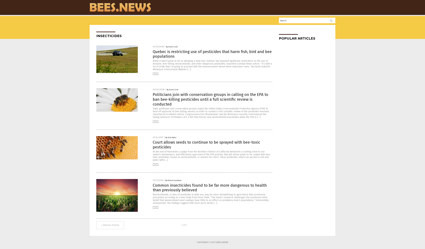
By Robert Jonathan (173, 180)
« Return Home (110, 225)
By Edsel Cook (172, 47)
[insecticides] (120, 12)
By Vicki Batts (170, 137)
